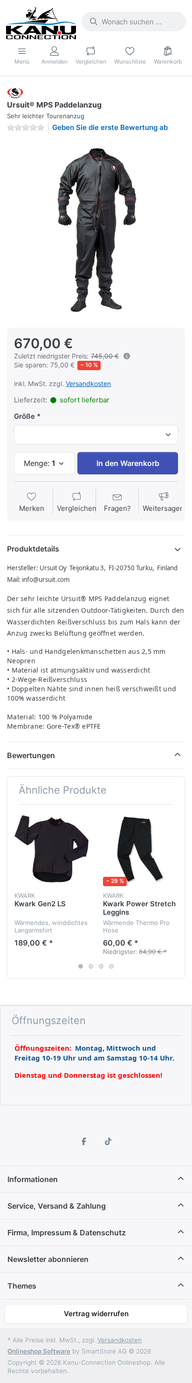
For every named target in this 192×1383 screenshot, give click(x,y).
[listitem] (96, 229)
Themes (21, 1285)
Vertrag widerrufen (96, 1313)
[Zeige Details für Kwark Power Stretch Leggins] (140, 849)
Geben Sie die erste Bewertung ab (110, 127)
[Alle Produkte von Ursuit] (15, 92)
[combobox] (134, 21)
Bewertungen (31, 755)
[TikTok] (108, 1141)
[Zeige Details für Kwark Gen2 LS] (51, 849)
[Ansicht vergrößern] (96, 229)
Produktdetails (33, 548)
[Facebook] (84, 1141)
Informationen (32, 1179)
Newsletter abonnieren (48, 1259)
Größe (24, 416)
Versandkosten (88, 383)
